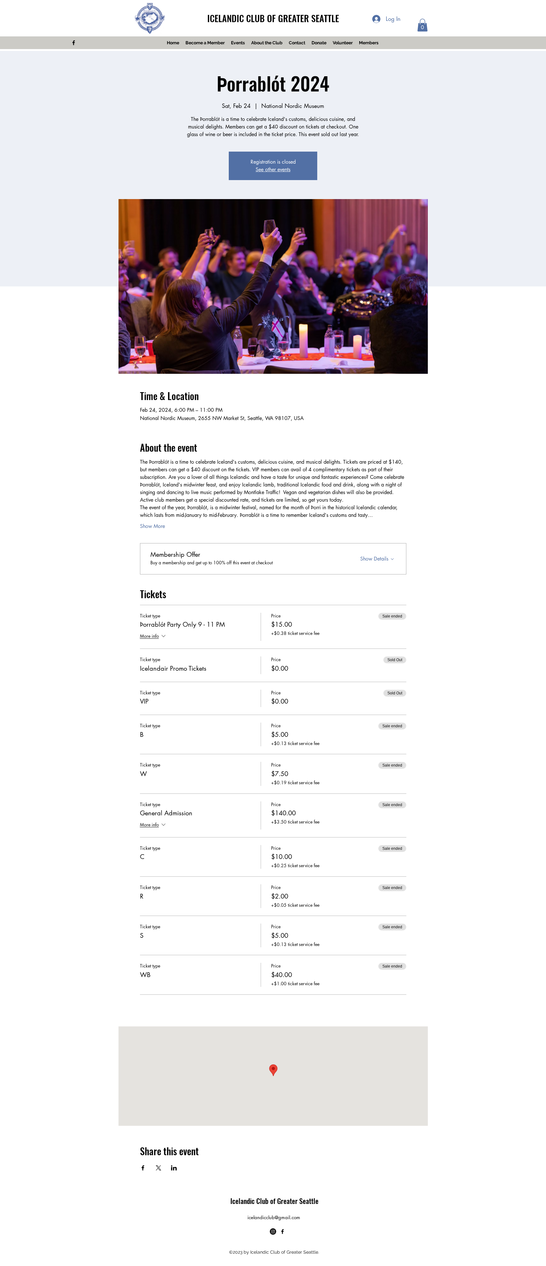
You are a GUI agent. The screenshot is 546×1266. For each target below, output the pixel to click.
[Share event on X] (158, 1167)
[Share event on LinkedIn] (174, 1167)
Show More (152, 526)
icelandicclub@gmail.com (273, 1217)
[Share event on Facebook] (143, 1167)
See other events (273, 169)
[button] (422, 25)
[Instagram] (273, 1231)
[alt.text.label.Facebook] (73, 43)
